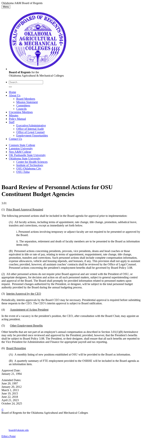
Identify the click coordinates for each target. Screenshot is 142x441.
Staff (11, 122)
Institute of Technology (29, 165)
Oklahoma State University (24, 158)
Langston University (21, 148)
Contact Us (15, 138)
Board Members (25, 98)
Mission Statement (27, 102)
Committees (23, 105)
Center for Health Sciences (32, 161)
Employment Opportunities (32, 135)
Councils (21, 108)
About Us (14, 95)
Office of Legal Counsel (30, 132)
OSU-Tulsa (23, 171)
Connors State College (22, 145)
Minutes (13, 115)
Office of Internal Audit (30, 128)
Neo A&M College (20, 151)
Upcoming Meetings (21, 112)
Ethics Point (8, 436)
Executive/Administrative (31, 125)
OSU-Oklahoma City (28, 168)
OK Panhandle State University (27, 155)
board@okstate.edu (19, 430)
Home (12, 92)
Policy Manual (17, 118)
